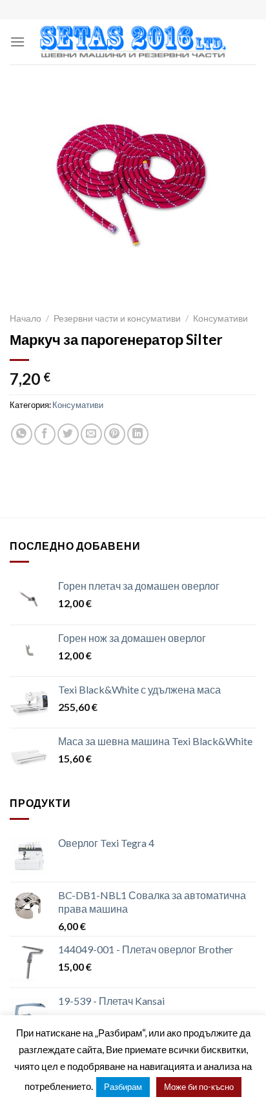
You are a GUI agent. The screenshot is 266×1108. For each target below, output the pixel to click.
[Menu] (17, 41)
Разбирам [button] (123, 1087)
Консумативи (220, 318)
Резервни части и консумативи (117, 318)
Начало (25, 318)
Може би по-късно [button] (199, 1087)
